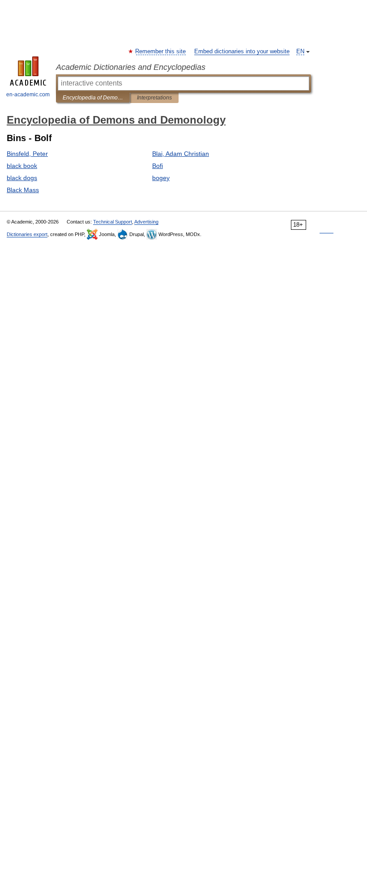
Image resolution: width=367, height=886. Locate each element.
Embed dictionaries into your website (242, 51)
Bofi (157, 165)
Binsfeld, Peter (27, 153)
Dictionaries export (27, 234)
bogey (161, 177)
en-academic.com (28, 94)
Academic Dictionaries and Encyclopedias (130, 67)
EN (300, 51)
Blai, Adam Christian (180, 153)
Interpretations (154, 98)
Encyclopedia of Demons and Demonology (93, 98)
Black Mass (23, 190)
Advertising (146, 221)
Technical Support (112, 221)
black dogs (22, 177)
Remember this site (161, 51)
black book (22, 165)
